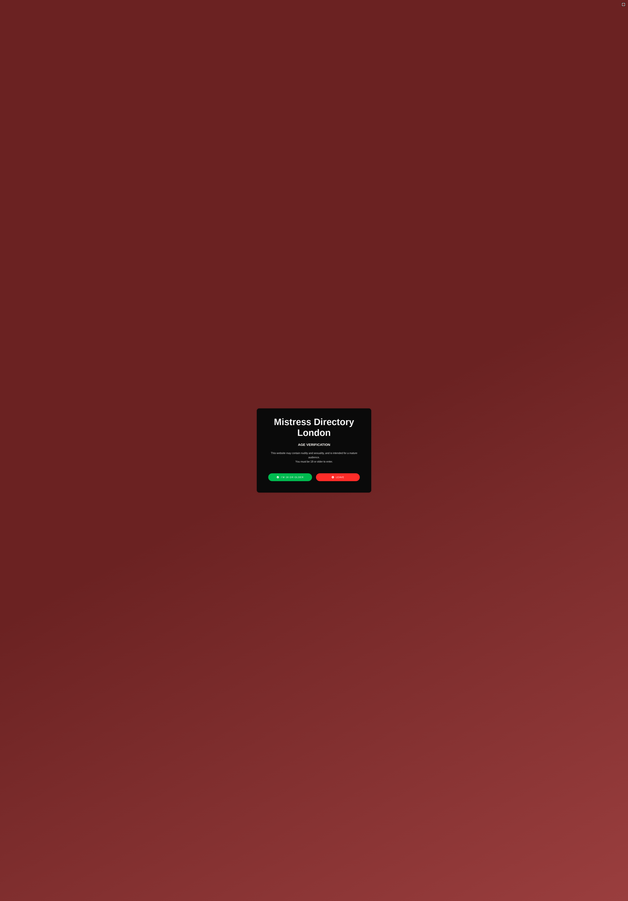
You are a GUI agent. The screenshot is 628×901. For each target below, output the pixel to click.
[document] (314, 450)
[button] (623, 4)
